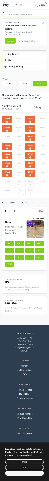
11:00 (9, 250)
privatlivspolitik (29, 452)
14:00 (39, 250)
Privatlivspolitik (24, 418)
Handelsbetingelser (24, 413)
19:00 (9, 264)
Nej (24, 467)
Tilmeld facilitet (24, 389)
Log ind (10, 41)
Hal (19, 12)
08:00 (29, 243)
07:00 (19, 243)
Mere (24, 461)
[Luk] (43, 23)
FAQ (24, 374)
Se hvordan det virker (28, 41)
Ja (24, 473)
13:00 (29, 250)
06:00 (9, 243)
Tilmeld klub (24, 394)
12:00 (19, 250)
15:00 (9, 257)
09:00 (39, 243)
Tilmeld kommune (24, 398)
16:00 (19, 257)
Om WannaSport (24, 433)
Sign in (42, 4)
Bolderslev (11, 12)
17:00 (29, 257)
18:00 (39, 257)
